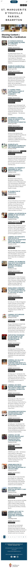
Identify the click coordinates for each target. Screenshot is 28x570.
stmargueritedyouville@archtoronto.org (14, 551)
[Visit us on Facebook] (11, 557)
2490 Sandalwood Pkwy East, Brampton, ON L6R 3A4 (14, 548)
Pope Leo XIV (19, 223)
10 (23, 537)
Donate (14, 1)
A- (23, 5)
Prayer (10, 421)
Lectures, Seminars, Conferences (15, 127)
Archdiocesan (16, 47)
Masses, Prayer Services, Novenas (15, 49)
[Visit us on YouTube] (15, 557)
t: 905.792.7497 (14, 549)
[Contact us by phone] (26, 1)
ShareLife (24, 151)
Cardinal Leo (11, 74)
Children (23, 494)
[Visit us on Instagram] (17, 557)
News (10, 47)
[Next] (26, 536)
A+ (21, 5)
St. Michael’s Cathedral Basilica (15, 152)
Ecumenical (11, 446)
